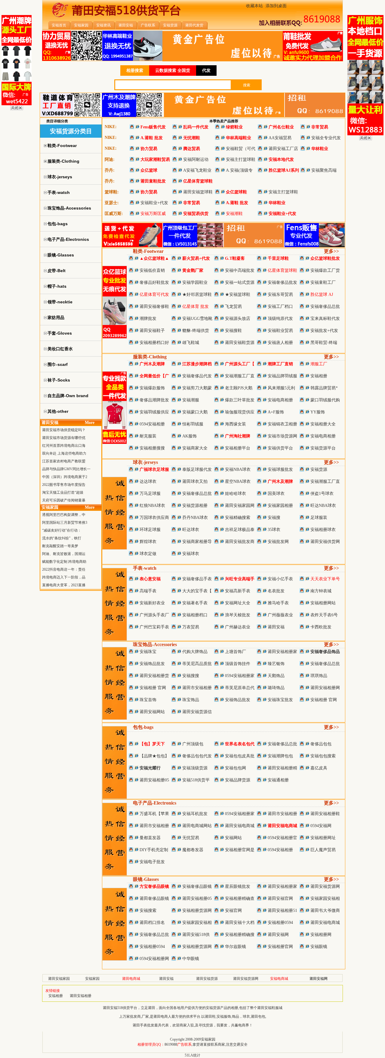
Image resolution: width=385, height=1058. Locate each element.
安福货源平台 (323, 448)
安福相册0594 (280, 922)
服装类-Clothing (150, 356)
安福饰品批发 (152, 663)
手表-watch (144, 568)
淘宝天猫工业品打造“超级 (62, 492)
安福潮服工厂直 (239, 376)
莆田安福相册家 (282, 651)
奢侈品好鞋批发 (154, 282)
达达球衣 (148, 481)
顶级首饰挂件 (237, 663)
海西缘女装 (235, 424)
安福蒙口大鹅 (195, 412)
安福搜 (274, 517)
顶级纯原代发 (280, 318)
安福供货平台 (280, 448)
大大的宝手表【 (197, 591)
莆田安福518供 (196, 934)
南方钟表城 (320, 591)
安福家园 (92, 979)
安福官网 (233, 910)
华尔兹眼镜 (235, 946)
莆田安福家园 (59, 979)
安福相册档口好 (154, 342)
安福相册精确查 (239, 898)
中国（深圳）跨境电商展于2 (64, 477)
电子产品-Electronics (154, 802)
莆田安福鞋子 (152, 330)
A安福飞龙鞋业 (197, 170)
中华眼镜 (190, 958)
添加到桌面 (276, 6)
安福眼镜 (318, 946)
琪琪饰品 (318, 675)
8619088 (171, 1044)
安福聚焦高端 (324, 170)
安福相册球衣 (323, 529)
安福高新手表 (237, 591)
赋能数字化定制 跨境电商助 (64, 562)
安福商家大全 (195, 448)
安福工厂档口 (280, 306)
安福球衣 (190, 553)
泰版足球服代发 (197, 469)
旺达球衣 (190, 529)
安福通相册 (278, 780)
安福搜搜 (190, 675)
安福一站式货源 (239, 282)
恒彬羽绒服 (192, 424)
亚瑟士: (112, 203)
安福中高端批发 (239, 270)
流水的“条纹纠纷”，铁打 (61, 538)
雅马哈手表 (278, 603)
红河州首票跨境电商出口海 (63, 445)
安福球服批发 (280, 469)
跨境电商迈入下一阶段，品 (63, 577)
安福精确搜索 (237, 517)
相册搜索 (134, 70)
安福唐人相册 (280, 342)
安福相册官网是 (239, 850)
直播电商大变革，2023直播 (63, 585)
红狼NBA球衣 (152, 505)
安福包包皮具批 (239, 756)
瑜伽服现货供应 (239, 412)
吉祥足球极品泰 (239, 529)
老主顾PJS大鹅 (238, 388)
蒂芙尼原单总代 (239, 687)
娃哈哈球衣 (235, 493)
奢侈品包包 (320, 744)
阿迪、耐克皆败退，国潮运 (63, 554)
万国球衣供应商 (154, 517)
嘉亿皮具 (318, 768)
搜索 (246, 85)
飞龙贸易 (233, 306)
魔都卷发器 (192, 850)
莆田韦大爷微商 (325, 910)
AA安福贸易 (280, 138)
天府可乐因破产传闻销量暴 (63, 500)
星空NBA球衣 (238, 481)
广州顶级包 (192, 744)
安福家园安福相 (325, 898)
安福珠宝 (148, 651)
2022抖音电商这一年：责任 (63, 569)
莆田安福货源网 (325, 886)
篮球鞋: (112, 192)
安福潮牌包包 (280, 756)
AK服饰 (189, 436)
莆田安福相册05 (154, 780)
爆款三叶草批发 (239, 400)
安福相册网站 (323, 603)
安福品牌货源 (237, 780)
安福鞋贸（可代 (240, 148)
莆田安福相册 (80, 996)
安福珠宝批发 (280, 700)
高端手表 (148, 591)
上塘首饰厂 (235, 651)
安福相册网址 (323, 838)
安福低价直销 (152, 270)
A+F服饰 (276, 412)
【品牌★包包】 (154, 756)
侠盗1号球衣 (322, 493)
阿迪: (110, 159)
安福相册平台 (237, 448)
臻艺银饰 (276, 663)
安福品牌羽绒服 (282, 376)
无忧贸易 (190, 838)
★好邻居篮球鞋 (197, 294)
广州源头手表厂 (154, 615)
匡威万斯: (114, 213)
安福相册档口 (195, 615)
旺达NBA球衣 (323, 505)
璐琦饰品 (276, 687)
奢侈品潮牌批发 (154, 400)
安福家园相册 (280, 505)
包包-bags (143, 727)
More (89, 422)
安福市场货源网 (282, 436)
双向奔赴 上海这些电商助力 (64, 453)
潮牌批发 (148, 318)
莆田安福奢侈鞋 (154, 306)
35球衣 (274, 529)
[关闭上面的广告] (16, 109)
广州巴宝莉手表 (154, 627)
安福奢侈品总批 (325, 306)
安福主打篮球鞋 (240, 159)
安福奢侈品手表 (197, 579)
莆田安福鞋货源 (239, 342)
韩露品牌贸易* (324, 388)
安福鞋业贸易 (280, 330)
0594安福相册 (152, 424)
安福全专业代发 (326, 138)
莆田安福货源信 (197, 712)
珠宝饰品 (190, 700)
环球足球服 (150, 529)
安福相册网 (320, 934)
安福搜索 (148, 910)
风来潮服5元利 (281, 388)
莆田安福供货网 (325, 541)
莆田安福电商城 (239, 825)
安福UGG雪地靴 (197, 318)
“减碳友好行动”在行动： (61, 530)
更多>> (331, 251)
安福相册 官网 (153, 687)
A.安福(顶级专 (239, 170)
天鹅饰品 (276, 675)
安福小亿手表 (280, 579)
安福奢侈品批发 (282, 282)
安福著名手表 (195, 603)
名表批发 (276, 591)
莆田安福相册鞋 (325, 813)
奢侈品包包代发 (197, 756)
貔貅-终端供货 (195, 330)
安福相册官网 (280, 946)
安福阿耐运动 (195, 159)
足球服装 (318, 517)
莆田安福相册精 (282, 768)
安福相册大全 (323, 424)
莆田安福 (276, 627)
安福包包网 (235, 768)
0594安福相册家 (239, 675)
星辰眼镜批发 (237, 886)
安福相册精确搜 (239, 934)
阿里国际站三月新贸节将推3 (64, 522)
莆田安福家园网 (239, 505)
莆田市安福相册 (197, 687)
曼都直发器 (150, 838)
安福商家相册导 (197, 541)
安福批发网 (278, 541)
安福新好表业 (152, 603)
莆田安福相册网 (325, 687)
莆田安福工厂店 (283, 148)
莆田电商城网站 (197, 825)
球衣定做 (148, 553)
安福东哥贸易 (280, 294)
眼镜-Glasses (146, 879)
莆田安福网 (278, 934)
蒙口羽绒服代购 (325, 400)
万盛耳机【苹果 (154, 813)
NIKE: (111, 126)
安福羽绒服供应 (154, 412)
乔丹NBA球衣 (195, 517)
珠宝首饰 (148, 700)
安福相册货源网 (197, 910)
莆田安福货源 (207, 979)
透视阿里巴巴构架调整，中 (63, 515)
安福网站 (233, 838)
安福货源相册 (195, 505)
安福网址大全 (237, 603)
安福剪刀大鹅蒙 (197, 388)
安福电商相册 (280, 400)
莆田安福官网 (280, 898)
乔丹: (110, 170)
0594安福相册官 (282, 838)
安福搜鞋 (233, 330)
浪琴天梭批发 (237, 615)
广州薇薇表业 (280, 615)
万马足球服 (150, 493)
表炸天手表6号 (324, 615)
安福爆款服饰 (152, 388)
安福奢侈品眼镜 (197, 886)
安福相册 (318, 376)
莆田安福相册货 (154, 675)
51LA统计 (192, 1055)
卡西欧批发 (320, 627)
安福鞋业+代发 (154, 203)
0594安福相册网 (154, 958)
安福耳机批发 (195, 813)
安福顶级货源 (195, 768)
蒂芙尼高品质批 (197, 663)
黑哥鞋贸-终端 (323, 342)
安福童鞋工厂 (323, 282)
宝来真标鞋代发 (325, 318)
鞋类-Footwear (148, 251)
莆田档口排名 (152, 922)
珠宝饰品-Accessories (155, 644)
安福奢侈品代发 (197, 376)
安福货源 (318, 469)
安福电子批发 (152, 862)
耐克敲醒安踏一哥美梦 (60, 546)
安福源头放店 (237, 318)
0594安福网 (320, 825)
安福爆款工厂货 (325, 270)
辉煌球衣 (148, 541)
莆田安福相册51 (282, 910)
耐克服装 (148, 436)
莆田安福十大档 (239, 922)
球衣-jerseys (145, 462)
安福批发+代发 (324, 330)
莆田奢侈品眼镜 (154, 898)
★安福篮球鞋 (237, 294)
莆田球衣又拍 (195, 481)
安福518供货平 (196, 780)
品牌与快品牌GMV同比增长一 (66, 469)
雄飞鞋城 (190, 342)
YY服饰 (317, 412)
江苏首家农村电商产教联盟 (63, 461)
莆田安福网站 (152, 712)
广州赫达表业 (237, 627)
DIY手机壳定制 (154, 850)
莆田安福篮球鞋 (198, 192)
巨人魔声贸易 (323, 850)
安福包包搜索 (323, 756)
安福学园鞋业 (195, 282)
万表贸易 (190, 627)
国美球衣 (276, 493)
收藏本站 (254, 6)
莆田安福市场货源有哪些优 (63, 438)
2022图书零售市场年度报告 (63, 485)
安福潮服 (190, 400)
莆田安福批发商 (239, 541)
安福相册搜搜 (152, 448)
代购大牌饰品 (195, 651)
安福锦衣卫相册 (282, 424)
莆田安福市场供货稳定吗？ (63, 430)
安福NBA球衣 (238, 469)
